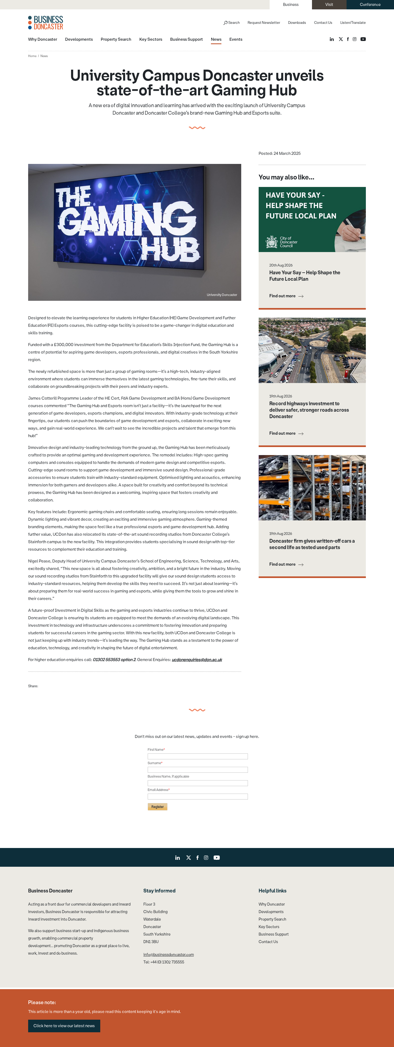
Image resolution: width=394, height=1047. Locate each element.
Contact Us (323, 22)
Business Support (274, 934)
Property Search (272, 919)
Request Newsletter (264, 22)
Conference (370, 4)
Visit (329, 4)
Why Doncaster (272, 904)
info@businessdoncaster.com (168, 954)
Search (234, 22)
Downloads (297, 22)
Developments (271, 911)
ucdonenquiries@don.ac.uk (197, 659)
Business (291, 4)
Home (32, 56)
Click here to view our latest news (64, 1026)
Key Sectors (269, 926)
